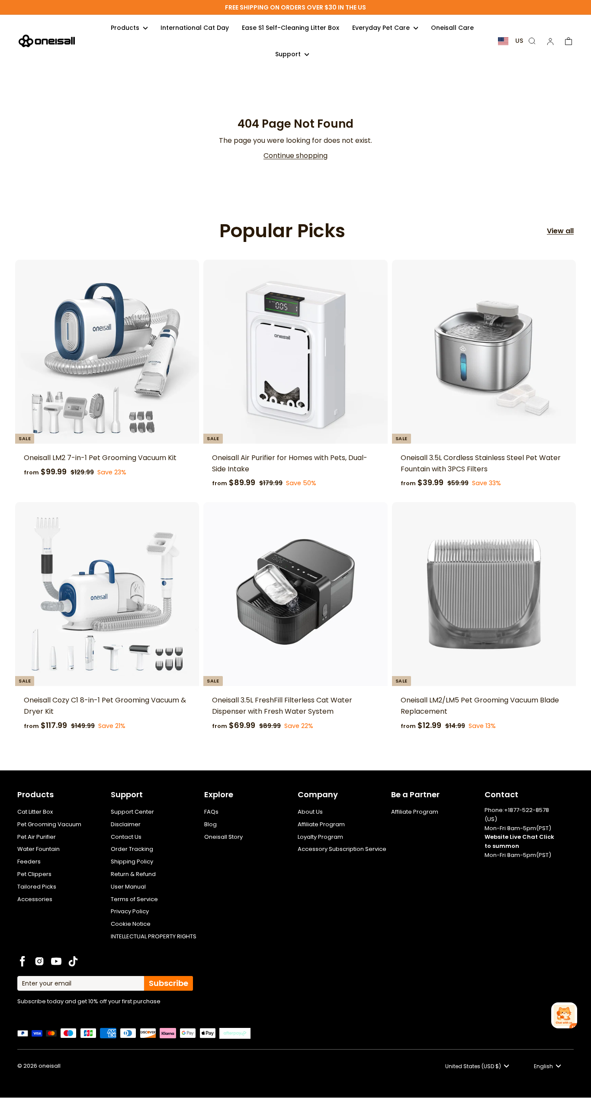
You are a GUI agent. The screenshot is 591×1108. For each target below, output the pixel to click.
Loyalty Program (320, 837)
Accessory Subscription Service (342, 849)
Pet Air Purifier (36, 837)
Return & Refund (133, 874)
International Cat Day (195, 27)
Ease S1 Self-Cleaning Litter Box (290, 27)
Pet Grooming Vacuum (49, 824)
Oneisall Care (452, 27)
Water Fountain (38, 849)
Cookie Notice (131, 924)
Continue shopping (295, 156)
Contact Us (126, 837)
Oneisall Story (223, 837)
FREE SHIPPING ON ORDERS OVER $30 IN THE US (295, 7)
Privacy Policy (130, 911)
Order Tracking (132, 849)
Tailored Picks (36, 887)
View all (560, 231)
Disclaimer (126, 824)
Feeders (29, 861)
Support (288, 54)
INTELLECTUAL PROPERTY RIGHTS (153, 936)
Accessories (34, 899)
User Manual (128, 887)
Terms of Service (134, 899)
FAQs (211, 812)
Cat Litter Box (35, 812)
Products (126, 27)
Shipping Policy (132, 861)
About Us (310, 812)
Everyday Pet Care (381, 27)
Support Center (132, 812)
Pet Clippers (34, 874)
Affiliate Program (321, 824)
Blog (210, 824)
